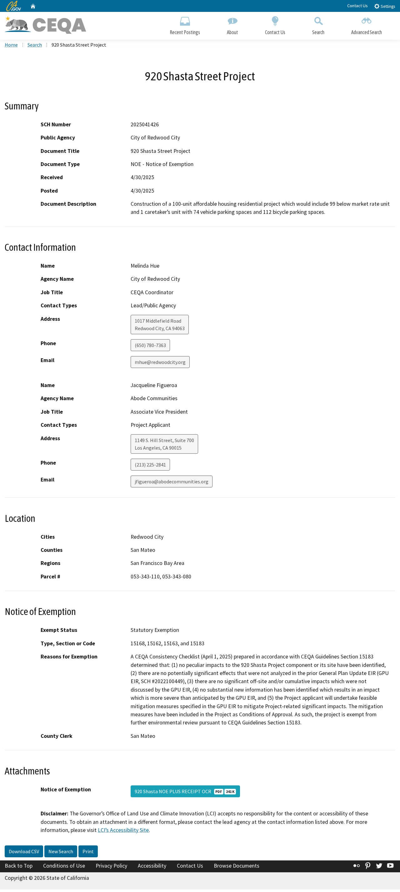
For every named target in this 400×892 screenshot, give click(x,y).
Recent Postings (185, 32)
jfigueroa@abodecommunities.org (171, 481)
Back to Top (18, 865)
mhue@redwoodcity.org (160, 362)
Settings (387, 6)
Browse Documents (236, 865)
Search (318, 32)
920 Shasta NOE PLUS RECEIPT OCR (184, 791)
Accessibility (152, 865)
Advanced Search (366, 32)
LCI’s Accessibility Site (123, 830)
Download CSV (24, 851)
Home (11, 45)
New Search (60, 851)
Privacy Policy (111, 865)
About (232, 32)
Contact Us (357, 5)
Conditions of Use (64, 865)
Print (88, 851)
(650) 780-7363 (150, 345)
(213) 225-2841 (150, 464)
